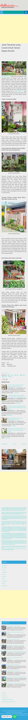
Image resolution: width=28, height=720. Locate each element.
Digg (11, 376)
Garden (3, 578)
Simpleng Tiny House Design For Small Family (15, 683)
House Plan (4, 567)
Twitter (17, 375)
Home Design (4, 565)
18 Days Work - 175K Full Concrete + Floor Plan (15, 645)
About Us (4, 692)
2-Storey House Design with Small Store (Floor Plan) (16, 677)
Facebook (11, 375)
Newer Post (4, 444)
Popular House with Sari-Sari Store (13, 639)
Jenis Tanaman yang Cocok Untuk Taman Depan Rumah (11, 48)
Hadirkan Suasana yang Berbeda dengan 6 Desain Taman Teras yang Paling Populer (17, 430)
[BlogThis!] (4, 379)
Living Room (4, 572)
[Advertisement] (14, 29)
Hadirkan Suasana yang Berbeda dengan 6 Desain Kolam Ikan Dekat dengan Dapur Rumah (17, 407)
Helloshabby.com (6, 76)
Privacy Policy (4, 697)
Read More (16, 392)
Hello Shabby (19, 712)
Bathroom (4, 576)
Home (14, 444)
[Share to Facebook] (6, 379)
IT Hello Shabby (8, 713)
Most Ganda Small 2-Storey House (13, 664)
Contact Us (4, 694)
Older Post (23, 444)
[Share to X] (5, 379)
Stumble (5, 376)
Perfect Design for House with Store (13, 626)
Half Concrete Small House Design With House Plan (16, 651)
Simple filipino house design (7, 699)
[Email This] (3, 379)
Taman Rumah (5, 373)
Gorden (3, 583)
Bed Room (4, 574)
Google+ (23, 375)
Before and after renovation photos (8, 701)
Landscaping (4, 585)
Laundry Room (5, 581)
